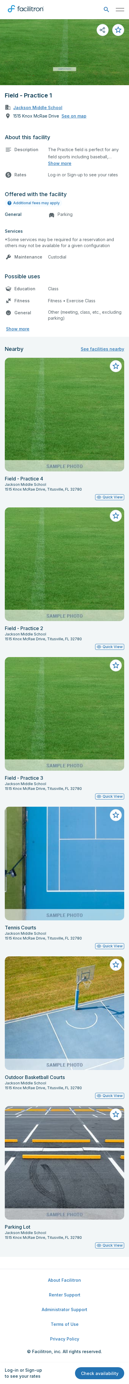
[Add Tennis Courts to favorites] (116, 815)
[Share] (103, 30)
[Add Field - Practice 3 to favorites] (116, 665)
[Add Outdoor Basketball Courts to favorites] (116, 965)
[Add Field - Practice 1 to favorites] (118, 30)
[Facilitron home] (26, 13)
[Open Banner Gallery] (64, 52)
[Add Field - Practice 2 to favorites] (116, 516)
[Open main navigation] (120, 9)
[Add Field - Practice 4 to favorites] (116, 366)
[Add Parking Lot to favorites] (116, 1114)
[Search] (106, 9)
